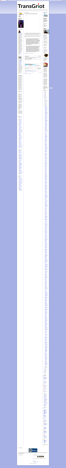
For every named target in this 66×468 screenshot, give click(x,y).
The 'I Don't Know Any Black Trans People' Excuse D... (46, 275)
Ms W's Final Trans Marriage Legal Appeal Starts (46, 212)
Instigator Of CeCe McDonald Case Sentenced (46, 315)
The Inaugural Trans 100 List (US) (46, 282)
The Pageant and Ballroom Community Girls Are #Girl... (46, 351)
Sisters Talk (20, 136)
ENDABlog (20, 124)
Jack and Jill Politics (20, 126)
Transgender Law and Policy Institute (20, 172)
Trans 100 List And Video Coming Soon (46, 346)
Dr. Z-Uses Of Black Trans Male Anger (46, 224)
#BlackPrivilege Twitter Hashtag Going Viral (46, 129)
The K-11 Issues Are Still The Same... (46, 159)
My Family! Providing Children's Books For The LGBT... (46, 182)
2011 (44, 369)
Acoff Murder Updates (46, 106)
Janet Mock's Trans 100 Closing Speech (46, 332)
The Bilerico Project (20, 140)
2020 (44, 91)
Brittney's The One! (46, 199)
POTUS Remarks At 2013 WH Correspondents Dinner (46, 124)
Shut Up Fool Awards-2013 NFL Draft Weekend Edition (46, 137)
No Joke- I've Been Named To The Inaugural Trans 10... (46, 359)
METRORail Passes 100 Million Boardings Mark (46, 257)
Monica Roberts (20, 33)
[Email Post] (32, 70)
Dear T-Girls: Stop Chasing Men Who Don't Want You (46, 310)
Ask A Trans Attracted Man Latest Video (46, 117)
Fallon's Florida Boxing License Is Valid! (46, 340)
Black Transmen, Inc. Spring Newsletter (46, 194)
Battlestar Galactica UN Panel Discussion (46, 243)
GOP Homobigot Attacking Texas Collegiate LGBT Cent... (46, 348)
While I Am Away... (45, 421)
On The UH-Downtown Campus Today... (46, 203)
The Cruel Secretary (20, 141)
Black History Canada (20, 151)
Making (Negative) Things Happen (46, 280)
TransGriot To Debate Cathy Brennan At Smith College (46, 364)
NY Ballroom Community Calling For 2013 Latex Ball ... (46, 338)
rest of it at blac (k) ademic (30, 53)
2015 (44, 95)
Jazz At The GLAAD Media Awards (46, 142)
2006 (44, 373)
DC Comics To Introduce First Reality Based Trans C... (46, 269)
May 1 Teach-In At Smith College (46, 146)
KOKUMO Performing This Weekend (46, 157)
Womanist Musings (20, 146)
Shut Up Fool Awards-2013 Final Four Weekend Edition (46, 320)
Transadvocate (45, 404)
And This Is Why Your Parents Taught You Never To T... (46, 205)
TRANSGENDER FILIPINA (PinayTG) (45, 441)
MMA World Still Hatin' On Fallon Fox (46, 357)
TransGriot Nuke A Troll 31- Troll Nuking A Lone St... (46, 148)
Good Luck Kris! (46, 161)
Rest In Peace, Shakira (46, 160)
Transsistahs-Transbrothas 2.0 (20, 173)
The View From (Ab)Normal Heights (45, 401)
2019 (44, 92)
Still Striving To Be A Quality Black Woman (46, 259)
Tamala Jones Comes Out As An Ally (46, 115)
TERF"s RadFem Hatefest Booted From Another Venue (46, 154)
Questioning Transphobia (45, 396)
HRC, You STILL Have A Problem (46, 355)
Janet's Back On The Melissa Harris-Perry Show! (46, 296)
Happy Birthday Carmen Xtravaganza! (46, 287)
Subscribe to (26, 68)
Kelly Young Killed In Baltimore (46, 322)
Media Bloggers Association (20, 160)
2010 (44, 370)
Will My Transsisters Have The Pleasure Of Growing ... (46, 317)
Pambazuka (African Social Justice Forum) (20, 167)
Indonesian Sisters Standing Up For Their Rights (46, 163)
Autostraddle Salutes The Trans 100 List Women (46, 250)
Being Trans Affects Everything (46, 118)
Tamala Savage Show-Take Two (46, 198)
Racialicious (20, 134)
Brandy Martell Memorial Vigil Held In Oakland (46, 108)
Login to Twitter (34, 64)
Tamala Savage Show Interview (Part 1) (46, 234)
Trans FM (20, 169)
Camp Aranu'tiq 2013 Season (46, 200)
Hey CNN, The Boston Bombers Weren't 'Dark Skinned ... (46, 186)
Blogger (35, 463)
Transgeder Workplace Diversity (45, 405)
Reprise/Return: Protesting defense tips (45, 382)
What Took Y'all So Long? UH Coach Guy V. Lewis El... (46, 306)
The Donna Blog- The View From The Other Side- (45, 399)
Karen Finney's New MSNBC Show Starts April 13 (46, 298)
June (45, 103)
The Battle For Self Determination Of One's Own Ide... (46, 140)
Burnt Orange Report (20, 177)
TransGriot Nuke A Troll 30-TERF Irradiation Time (46, 166)
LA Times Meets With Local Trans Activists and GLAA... (46, 272)
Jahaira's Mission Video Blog (46, 353)
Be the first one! (34, 57)
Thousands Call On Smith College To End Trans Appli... (46, 247)
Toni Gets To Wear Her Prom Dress (46, 144)
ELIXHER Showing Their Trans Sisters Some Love (46, 252)
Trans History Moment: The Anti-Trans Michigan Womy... (46, 277)
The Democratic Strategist (20, 168)
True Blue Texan (20, 186)
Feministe (20, 125)
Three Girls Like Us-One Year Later (46, 207)
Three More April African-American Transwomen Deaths (46, 110)
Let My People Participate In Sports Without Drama (46, 262)
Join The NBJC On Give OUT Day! (46, 222)
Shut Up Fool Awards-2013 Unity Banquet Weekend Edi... (46, 189)
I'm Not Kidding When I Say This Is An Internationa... (46, 312)
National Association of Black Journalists (20, 163)
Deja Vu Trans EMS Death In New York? (46, 307)
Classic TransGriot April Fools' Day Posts (46, 362)
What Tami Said (20, 145)
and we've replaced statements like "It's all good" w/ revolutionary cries (20, 189)
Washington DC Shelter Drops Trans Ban (46, 196)
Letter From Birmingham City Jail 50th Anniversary (46, 217)
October (45, 100)
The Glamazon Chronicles (20, 185)
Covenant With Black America (20, 157)
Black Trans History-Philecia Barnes (46, 172)
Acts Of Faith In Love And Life (20, 120)
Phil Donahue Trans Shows (46, 230)
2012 (44, 368)
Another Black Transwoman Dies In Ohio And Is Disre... (46, 113)
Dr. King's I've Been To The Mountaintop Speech (46, 343)
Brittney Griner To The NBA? (46, 344)
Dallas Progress (20, 178)
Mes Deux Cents (20, 130)
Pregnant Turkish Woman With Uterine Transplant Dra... (46, 179)
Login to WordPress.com (30, 64)
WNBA (19, 174)
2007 (44, 372)
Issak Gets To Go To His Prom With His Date (46, 126)
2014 (44, 96)
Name (25, 65)
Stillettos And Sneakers (45, 397)
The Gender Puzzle (46, 184)
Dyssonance (45, 381)
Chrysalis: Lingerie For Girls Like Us (46, 291)
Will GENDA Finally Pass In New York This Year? (46, 192)
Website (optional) (37, 65)
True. (44, 389)
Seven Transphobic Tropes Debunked (46, 135)
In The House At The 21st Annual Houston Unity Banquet (46, 169)
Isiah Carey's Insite (20, 180)
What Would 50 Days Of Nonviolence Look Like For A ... (46, 329)
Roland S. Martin (20, 182)
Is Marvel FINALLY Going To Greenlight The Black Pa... (46, 150)
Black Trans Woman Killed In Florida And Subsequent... (46, 327)
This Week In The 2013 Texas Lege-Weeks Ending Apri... (46, 238)
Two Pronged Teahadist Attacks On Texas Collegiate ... (46, 300)
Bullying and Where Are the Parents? (46, 232)
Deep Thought (20, 122)
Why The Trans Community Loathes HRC (46, 293)
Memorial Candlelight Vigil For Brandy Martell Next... (46, 174)
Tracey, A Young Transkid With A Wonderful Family (46, 267)
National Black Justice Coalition (20, 164)
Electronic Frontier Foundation (20, 158)
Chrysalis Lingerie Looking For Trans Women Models (46, 209)
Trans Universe (45, 403)
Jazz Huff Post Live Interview (46, 235)
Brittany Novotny (45, 394)
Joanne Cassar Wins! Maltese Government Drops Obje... (46, 303)
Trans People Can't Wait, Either (46, 215)
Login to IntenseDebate (26, 64)
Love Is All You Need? (46, 132)
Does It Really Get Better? (46, 121)
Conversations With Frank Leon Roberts (20, 156)
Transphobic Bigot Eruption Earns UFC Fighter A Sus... (46, 284)
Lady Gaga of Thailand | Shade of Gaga (45, 432)
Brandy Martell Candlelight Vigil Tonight (46, 120)
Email (30, 65)
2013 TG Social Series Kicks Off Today (46, 324)
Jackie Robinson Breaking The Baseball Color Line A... (46, 219)
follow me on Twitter (21, 117)
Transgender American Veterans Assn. (20, 170)
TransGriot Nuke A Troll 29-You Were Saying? (46, 240)
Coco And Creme (20, 154)
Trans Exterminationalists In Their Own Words (46, 264)
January (45, 367)
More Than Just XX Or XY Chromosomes (46, 131)
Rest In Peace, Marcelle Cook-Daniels (46, 176)
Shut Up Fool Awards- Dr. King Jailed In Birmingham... (46, 255)
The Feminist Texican (20, 184)
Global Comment (20, 159)
